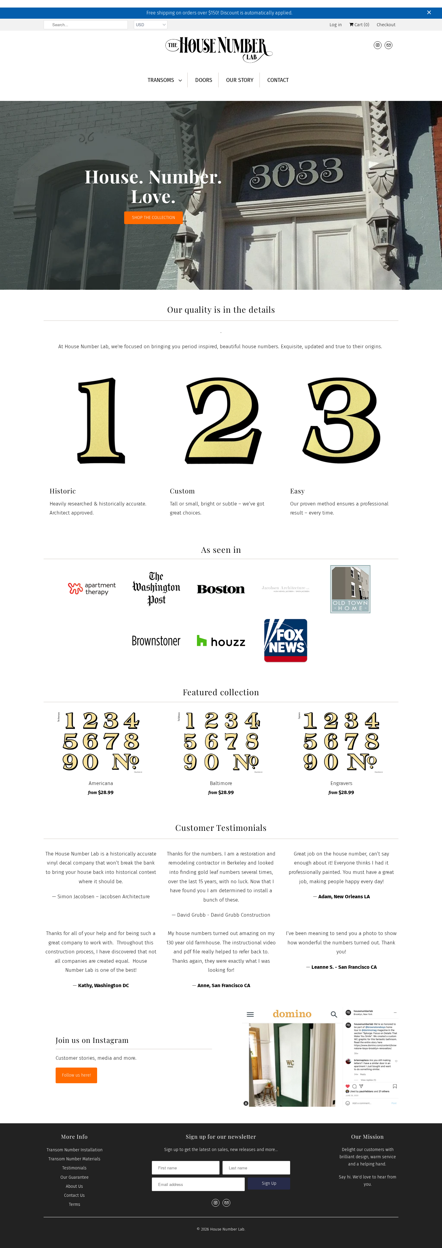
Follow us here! (76, 1075)
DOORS (203, 80)
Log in (336, 24)
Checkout (386, 24)
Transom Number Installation (75, 1150)
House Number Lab (227, 1229)
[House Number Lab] (221, 51)
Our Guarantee (74, 1177)
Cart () (361, 24)
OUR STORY (239, 80)
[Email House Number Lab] (388, 45)
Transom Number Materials (74, 1159)
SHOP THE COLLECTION (153, 217)
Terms (74, 1204)
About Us (74, 1186)
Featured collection (221, 692)
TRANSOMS (162, 80)
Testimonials (74, 1168)
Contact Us (74, 1195)
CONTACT (278, 80)
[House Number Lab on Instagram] (378, 45)
